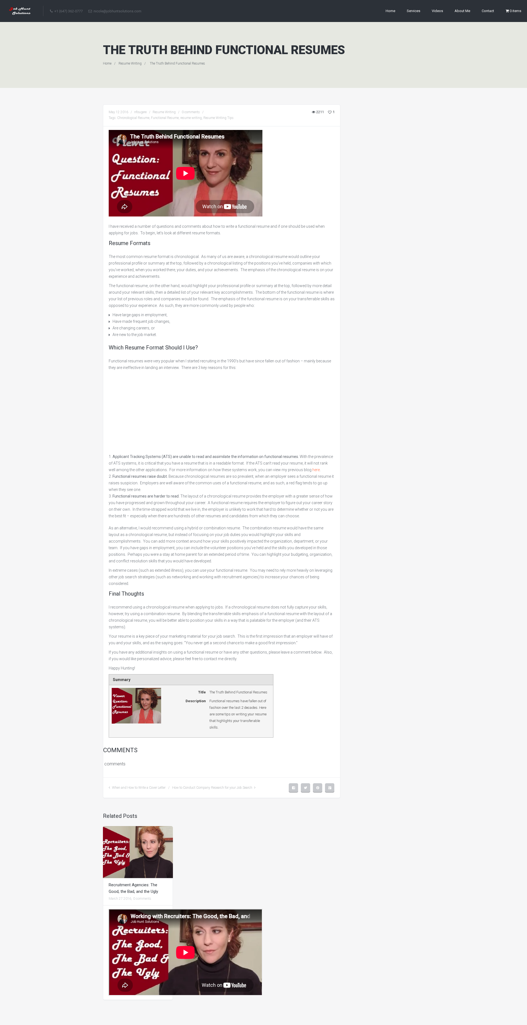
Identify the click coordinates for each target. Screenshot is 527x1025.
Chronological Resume (133, 118)
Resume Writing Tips (218, 118)
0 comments (191, 112)
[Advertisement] (222, 412)
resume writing (191, 118)
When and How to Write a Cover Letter (139, 788)
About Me (462, 11)
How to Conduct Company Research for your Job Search (212, 788)
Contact (488, 11)
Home (390, 11)
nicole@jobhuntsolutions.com (117, 11)
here (316, 470)
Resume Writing (130, 63)
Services (413, 11)
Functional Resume (165, 118)
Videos (437, 11)
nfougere (140, 112)
